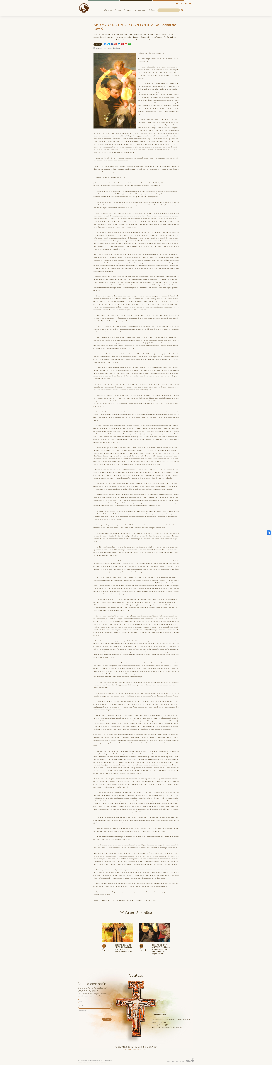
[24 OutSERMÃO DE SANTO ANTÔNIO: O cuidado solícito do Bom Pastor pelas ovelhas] (117, 923)
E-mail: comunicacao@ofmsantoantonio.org (167, 1027)
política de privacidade (100, 1062)
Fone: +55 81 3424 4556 (160, 1025)
